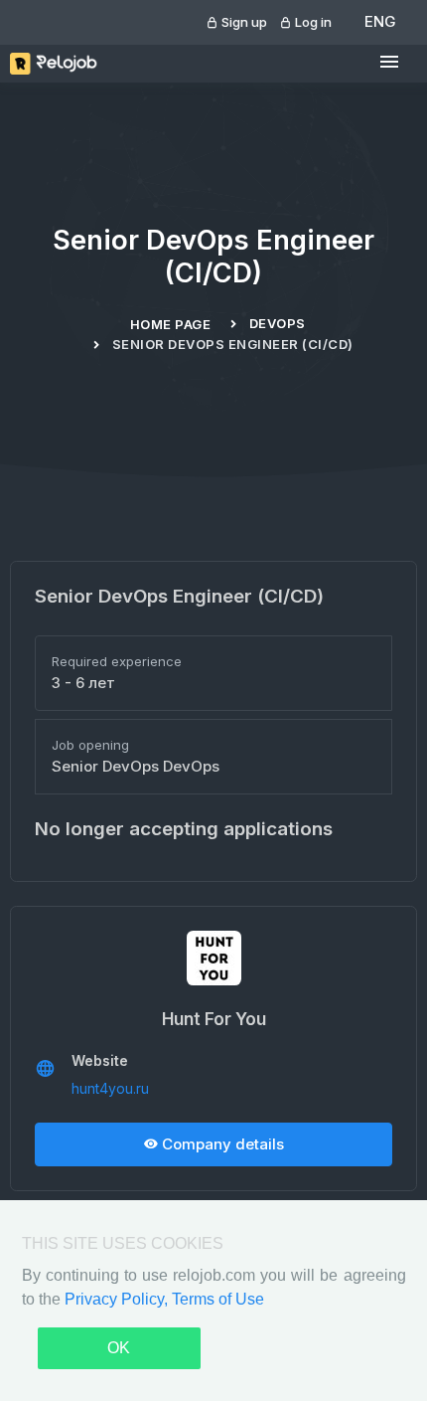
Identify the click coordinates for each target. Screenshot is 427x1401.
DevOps (277, 323)
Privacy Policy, (118, 1299)
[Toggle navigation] (389, 62)
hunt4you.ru (110, 1088)
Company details (221, 1144)
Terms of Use (218, 1299)
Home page (171, 324)
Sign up (242, 22)
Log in (312, 22)
